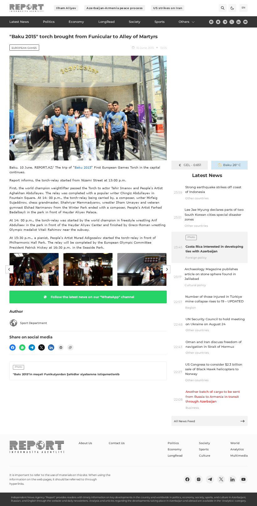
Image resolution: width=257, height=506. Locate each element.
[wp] (22, 347)
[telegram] (225, 22)
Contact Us (117, 443)
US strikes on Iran (167, 8)
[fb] (211, 22)
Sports (204, 449)
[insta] (218, 22)
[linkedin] (238, 22)
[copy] (70, 347)
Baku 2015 (83, 167)
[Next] (167, 270)
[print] (61, 347)
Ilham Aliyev (66, 8)
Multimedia (239, 455)
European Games (24, 47)
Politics (173, 443)
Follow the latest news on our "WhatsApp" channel (92, 297)
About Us (85, 443)
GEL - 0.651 (192, 165)
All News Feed (184, 421)
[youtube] (245, 22)
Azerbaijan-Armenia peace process (115, 8)
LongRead (175, 455)
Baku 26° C (232, 165)
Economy (174, 449)
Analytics (237, 449)
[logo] (26, 8)
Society (204, 443)
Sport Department (33, 323)
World (234, 443)
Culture (204, 455)
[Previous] (9, 270)
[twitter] (231, 22)
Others (184, 22)
